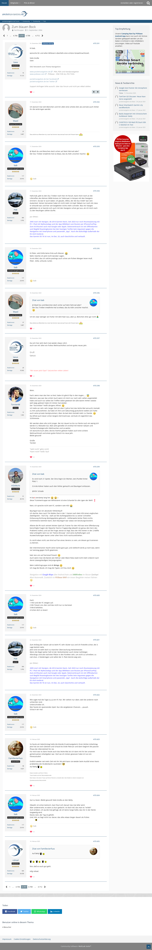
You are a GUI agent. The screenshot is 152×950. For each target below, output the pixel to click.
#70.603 (96, 739)
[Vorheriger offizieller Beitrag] (94, 92)
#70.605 (96, 841)
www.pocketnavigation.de (40, 71)
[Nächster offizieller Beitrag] (98, 92)
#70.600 (96, 595)
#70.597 (96, 338)
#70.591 (96, 43)
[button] (9, 911)
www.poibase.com (37, 74)
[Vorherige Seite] (4, 35)
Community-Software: (76, 946)
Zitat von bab (38, 300)
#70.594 (96, 191)
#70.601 (96, 640)
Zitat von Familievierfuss (43, 848)
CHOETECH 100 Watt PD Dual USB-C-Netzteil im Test (132, 123)
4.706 (15, 35)
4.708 (28, 35)
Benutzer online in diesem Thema (17, 922)
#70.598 (96, 385)
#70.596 (96, 293)
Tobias (121, 93)
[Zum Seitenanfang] (149, 947)
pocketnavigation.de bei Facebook (43, 79)
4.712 (37, 35)
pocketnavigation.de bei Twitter (42, 81)
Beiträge (9, 75)
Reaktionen (10, 73)
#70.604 (96, 795)
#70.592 (96, 102)
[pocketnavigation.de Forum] (76, 12)
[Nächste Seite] (42, 35)
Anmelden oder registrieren (132, 3)
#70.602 (96, 695)
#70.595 (96, 248)
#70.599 (96, 467)
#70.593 (96, 146)
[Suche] (148, 3)
